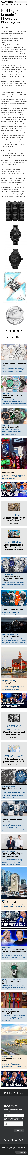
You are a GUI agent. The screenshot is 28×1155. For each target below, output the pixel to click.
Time (7, 4)
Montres (18, 4)
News (2, 4)
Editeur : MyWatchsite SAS (14, 1148)
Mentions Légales (21, 1147)
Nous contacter (13, 1147)
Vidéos (25, 4)
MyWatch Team (5, 1147)
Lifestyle (12, 4)
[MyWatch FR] (7, 2)
